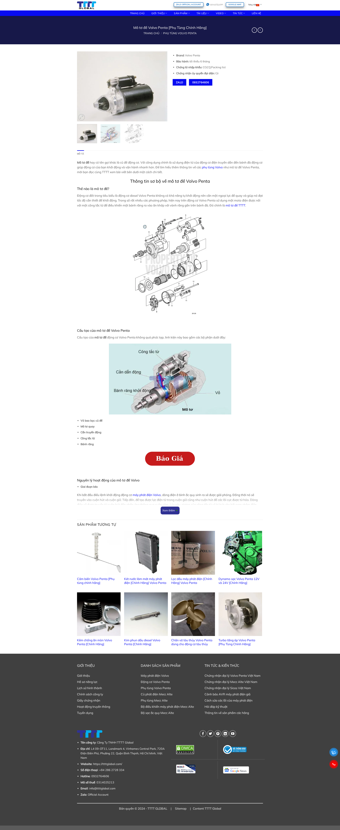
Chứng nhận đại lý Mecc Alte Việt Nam (231, 682)
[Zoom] (81, 117)
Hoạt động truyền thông (93, 706)
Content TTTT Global (207, 808)
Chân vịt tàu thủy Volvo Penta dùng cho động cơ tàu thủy (191, 642)
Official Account (98, 794)
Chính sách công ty (90, 694)
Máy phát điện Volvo (155, 675)
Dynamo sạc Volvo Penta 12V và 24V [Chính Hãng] (239, 581)
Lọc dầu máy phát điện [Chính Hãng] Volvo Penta (191, 581)
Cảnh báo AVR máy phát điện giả (227, 694)
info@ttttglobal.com (102, 788)
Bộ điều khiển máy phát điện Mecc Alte (167, 706)
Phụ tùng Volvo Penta (180, 33)
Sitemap (180, 808)
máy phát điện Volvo (147, 495)
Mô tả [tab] (80, 153)
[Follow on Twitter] (210, 733)
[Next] (161, 86)
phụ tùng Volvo (212, 167)
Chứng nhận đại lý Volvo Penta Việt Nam (232, 675)
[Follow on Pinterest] (217, 733)
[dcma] (194, 749)
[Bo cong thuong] (241, 749)
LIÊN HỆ (256, 13)
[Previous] (83, 86)
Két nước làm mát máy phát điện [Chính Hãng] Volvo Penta (145, 581)
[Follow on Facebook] (203, 733)
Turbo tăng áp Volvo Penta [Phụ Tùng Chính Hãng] (237, 642)
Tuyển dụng (85, 713)
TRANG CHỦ (137, 13)
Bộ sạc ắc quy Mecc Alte (157, 713)
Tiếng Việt (252, 5)
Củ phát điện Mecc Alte (156, 694)
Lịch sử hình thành (89, 688)
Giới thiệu (83, 675)
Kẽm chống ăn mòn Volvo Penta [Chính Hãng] (94, 642)
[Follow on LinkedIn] (225, 733)
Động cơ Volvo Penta (155, 682)
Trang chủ (151, 33)
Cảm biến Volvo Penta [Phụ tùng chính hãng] (96, 581)
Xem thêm (168, 510)
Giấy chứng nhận (88, 700)
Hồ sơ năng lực (87, 682)
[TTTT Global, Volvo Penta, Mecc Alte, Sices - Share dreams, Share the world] (86, 5)
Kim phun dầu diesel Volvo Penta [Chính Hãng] (142, 642)
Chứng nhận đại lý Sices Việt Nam (228, 688)
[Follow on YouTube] (232, 733)
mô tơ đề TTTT (235, 205)
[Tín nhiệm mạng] (194, 769)
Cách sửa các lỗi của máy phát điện (229, 700)
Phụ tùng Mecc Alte (154, 700)
